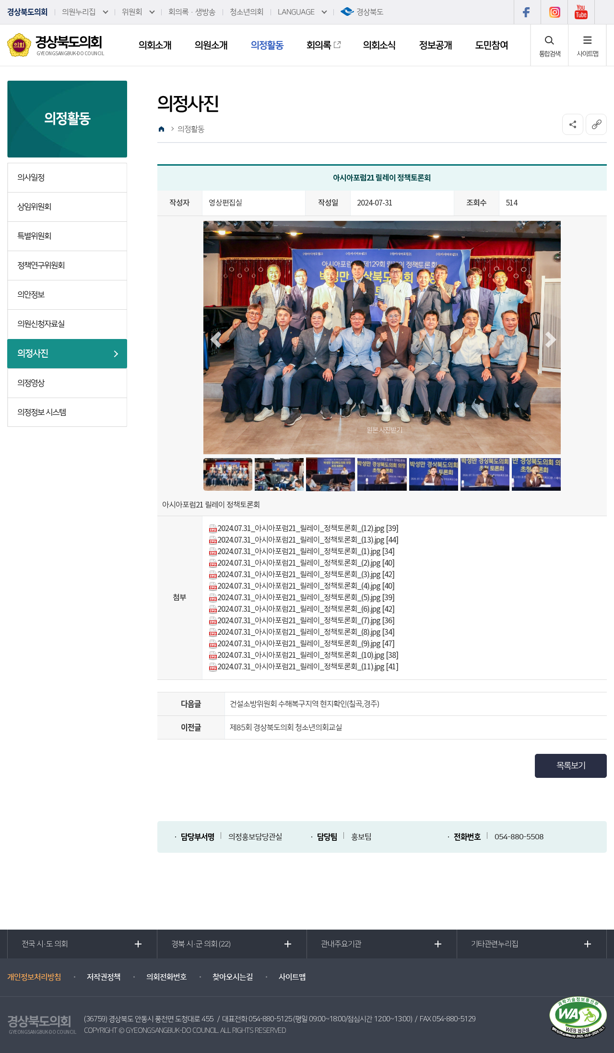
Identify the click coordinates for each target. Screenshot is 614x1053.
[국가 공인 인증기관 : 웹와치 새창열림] (578, 1017)
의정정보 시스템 (41, 412)
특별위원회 (34, 236)
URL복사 (596, 124)
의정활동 (267, 45)
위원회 (132, 12)
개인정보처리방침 (34, 977)
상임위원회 (34, 207)
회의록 (319, 45)
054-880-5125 (270, 1019)
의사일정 (30, 177)
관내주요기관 (341, 944)
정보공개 (435, 45)
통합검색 (549, 54)
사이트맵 (587, 54)
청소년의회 (246, 12)
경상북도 (369, 12)
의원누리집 (78, 12)
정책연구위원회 (40, 265)
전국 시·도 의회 (45, 944)
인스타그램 (554, 12)
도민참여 (491, 45)
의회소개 (155, 45)
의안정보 (30, 294)
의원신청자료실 (40, 324)
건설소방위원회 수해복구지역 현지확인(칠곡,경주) (304, 704)
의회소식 (379, 45)
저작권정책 (103, 977)
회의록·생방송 (191, 12)
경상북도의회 (27, 12)
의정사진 (32, 354)
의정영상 (30, 383)
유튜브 (581, 12)
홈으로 (161, 129)
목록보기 (570, 766)
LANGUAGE (296, 12)
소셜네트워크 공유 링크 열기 (572, 124)
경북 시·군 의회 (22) (200, 944)
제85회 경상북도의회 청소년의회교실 (286, 727)
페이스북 (527, 12)
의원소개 (211, 45)
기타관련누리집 (494, 944)
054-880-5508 (519, 837)
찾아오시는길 (233, 977)
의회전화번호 (166, 977)
